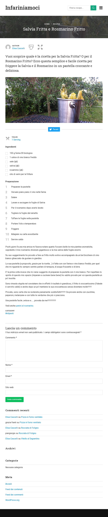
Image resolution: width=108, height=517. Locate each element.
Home (47, 24)
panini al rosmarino (24, 305)
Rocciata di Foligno (30, 428)
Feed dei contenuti (14, 489)
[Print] (31, 46)
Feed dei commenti (14, 494)
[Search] (93, 7)
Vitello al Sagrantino (30, 438)
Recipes (56, 24)
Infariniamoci (22, 7)
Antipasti (9, 313)
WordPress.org (12, 500)
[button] (40, 46)
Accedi (8, 484)
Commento (11, 337)
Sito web (9, 387)
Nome (8, 365)
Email (8, 376)
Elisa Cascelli (18, 48)
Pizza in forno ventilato (31, 417)
